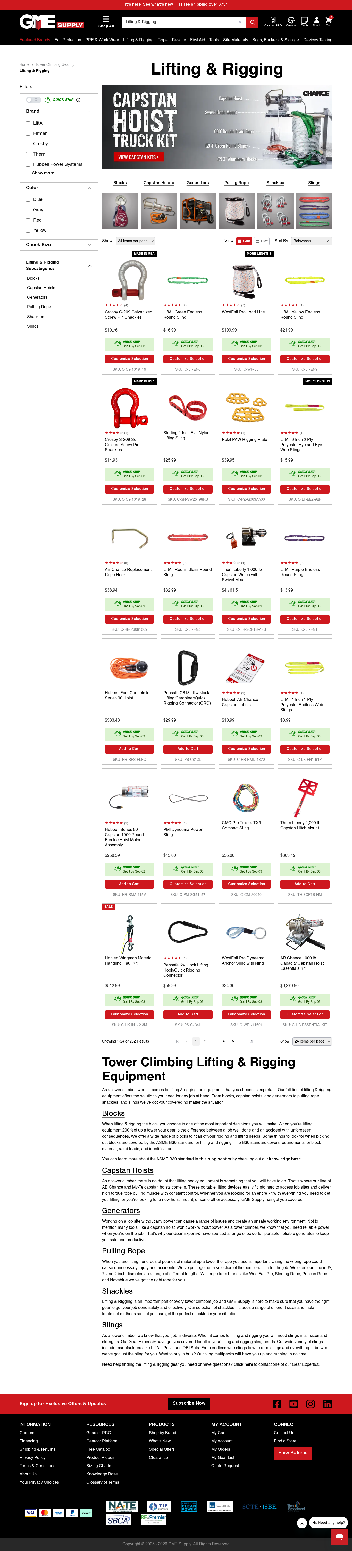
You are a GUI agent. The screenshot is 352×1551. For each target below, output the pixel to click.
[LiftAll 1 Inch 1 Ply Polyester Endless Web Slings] (305, 667)
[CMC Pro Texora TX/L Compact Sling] (246, 797)
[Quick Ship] (33, 100)
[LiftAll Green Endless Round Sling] (188, 279)
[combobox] (190, 22)
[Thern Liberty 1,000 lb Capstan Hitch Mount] (305, 797)
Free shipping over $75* (204, 5)
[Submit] (252, 22)
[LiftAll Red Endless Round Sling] (188, 537)
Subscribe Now (189, 1403)
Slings (33, 327)
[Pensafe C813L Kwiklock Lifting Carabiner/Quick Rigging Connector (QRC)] (188, 667)
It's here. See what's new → (151, 5)
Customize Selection (129, 359)
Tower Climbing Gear (53, 65)
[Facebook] (277, 1404)
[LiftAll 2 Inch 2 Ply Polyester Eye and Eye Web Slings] (305, 407)
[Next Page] (242, 1041)
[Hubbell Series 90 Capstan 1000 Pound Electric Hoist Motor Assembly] (129, 797)
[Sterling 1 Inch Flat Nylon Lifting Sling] (188, 407)
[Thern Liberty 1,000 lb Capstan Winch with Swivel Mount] (246, 537)
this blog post (213, 1160)
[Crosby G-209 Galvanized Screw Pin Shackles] (129, 279)
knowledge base (285, 1160)
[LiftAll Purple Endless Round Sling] (305, 537)
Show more (43, 174)
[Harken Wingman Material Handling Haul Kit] (129, 932)
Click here (243, 1365)
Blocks (33, 279)
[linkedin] (327, 1404)
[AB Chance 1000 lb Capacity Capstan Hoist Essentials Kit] (305, 932)
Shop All (106, 22)
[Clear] (240, 22)
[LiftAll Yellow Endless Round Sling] (305, 279)
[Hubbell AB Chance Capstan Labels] (246, 667)
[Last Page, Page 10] (251, 1041)
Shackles (35, 317)
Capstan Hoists (41, 288)
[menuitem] (273, 26)
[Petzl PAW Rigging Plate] (246, 407)
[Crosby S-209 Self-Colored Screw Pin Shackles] (129, 407)
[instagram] (310, 1404)
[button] (78, 99)
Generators (37, 298)
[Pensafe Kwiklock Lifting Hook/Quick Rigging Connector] (188, 932)
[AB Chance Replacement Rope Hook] (129, 537)
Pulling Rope (39, 307)
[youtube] (294, 1404)
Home (24, 65)
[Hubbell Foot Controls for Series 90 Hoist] (129, 667)
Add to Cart (129, 749)
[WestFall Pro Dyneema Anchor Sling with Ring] (246, 932)
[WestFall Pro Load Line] (246, 279)
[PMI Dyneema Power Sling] (188, 797)
